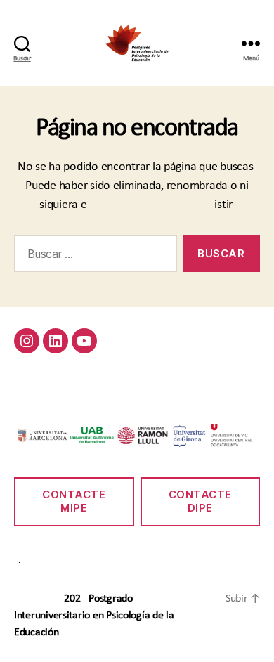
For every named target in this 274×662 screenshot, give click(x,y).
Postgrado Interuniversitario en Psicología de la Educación (94, 615)
